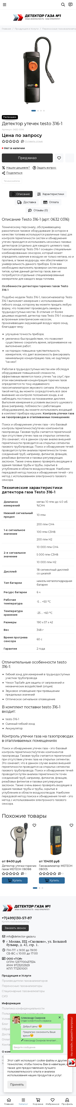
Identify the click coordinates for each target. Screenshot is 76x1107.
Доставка (29, 202)
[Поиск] (63, 4)
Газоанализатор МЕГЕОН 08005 (55, 867)
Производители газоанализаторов (25, 980)
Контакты (8, 1044)
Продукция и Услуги (27, 28)
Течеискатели (12, 181)
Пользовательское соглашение (22, 1013)
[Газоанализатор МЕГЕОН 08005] (56, 840)
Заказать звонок (15, 928)
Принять (17, 1084)
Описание (23, 194)
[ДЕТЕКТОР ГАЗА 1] (38, 17)
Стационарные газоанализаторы (23, 991)
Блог (5, 1024)
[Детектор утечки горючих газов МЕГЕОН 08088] (19, 840)
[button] (33, 110)
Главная (6, 28)
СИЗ (5, 996)
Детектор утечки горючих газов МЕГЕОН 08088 (19, 867)
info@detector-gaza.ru (21, 936)
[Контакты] (70, 4)
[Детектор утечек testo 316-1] (38, 70)
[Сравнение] (69, 158)
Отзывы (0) (41, 210)
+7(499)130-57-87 (17, 918)
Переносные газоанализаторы (22, 986)
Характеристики (53, 194)
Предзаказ (27, 158)
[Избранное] (59, 158)
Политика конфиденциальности (23, 1008)
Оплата (54, 202)
